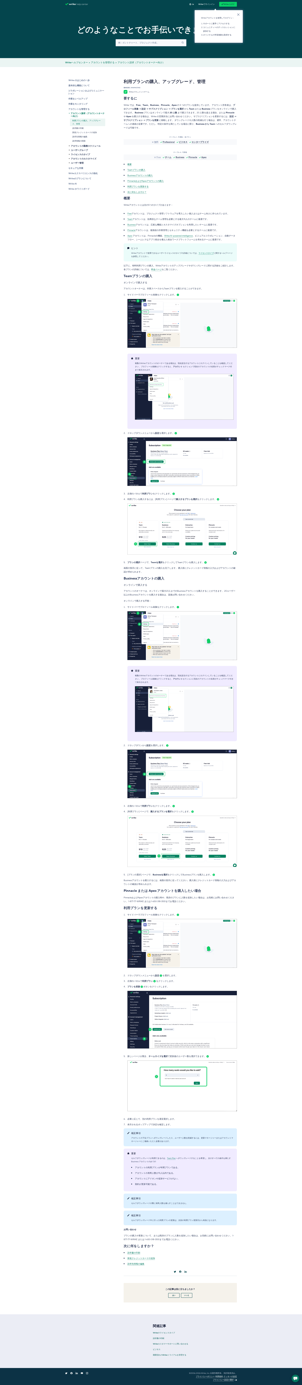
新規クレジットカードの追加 (84, 132)
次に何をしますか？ (137, 192)
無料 (156, 142)
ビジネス (183, 142)
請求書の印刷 (78, 128)
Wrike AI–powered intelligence (178, 235)
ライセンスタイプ (206, 253)
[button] (206, 4)
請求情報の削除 (79, 141)
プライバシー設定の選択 (223, 1380)
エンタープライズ (200, 142)
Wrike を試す (229, 4)
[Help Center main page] (82, 4)
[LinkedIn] (185, 1271)
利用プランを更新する (138, 186)
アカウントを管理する (103, 62)
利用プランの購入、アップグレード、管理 (86, 122)
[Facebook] (180, 1271)
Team (130, 219)
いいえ (186, 1295)
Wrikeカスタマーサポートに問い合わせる (170, 1344)
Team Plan (171, 1158)
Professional (169, 142)
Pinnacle (193, 157)
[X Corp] (175, 1271)
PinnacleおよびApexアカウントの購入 (145, 181)
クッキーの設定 (230, 1376)
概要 (129, 164)
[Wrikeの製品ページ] (70, 4)
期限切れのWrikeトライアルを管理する (169, 1355)
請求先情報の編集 (79, 136)
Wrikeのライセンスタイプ (164, 1333)
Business (180, 157)
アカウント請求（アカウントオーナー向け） (141, 62)
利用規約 (219, 1376)
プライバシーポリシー (205, 1376)
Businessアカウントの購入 (140, 175)
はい (174, 1295)
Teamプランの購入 (136, 169)
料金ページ (156, 269)
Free (158, 157)
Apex (203, 157)
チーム (168, 157)
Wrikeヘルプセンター (76, 62)
